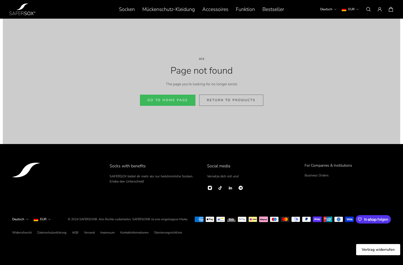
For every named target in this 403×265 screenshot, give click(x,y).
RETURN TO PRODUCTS (231, 100)
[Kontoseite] (379, 9)
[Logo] (22, 9)
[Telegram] (241, 188)
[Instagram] (210, 188)
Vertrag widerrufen (378, 249)
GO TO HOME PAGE (167, 100)
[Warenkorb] (390, 9)
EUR (43, 219)
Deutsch (18, 219)
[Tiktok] (220, 188)
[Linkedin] (230, 188)
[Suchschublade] (368, 9)
